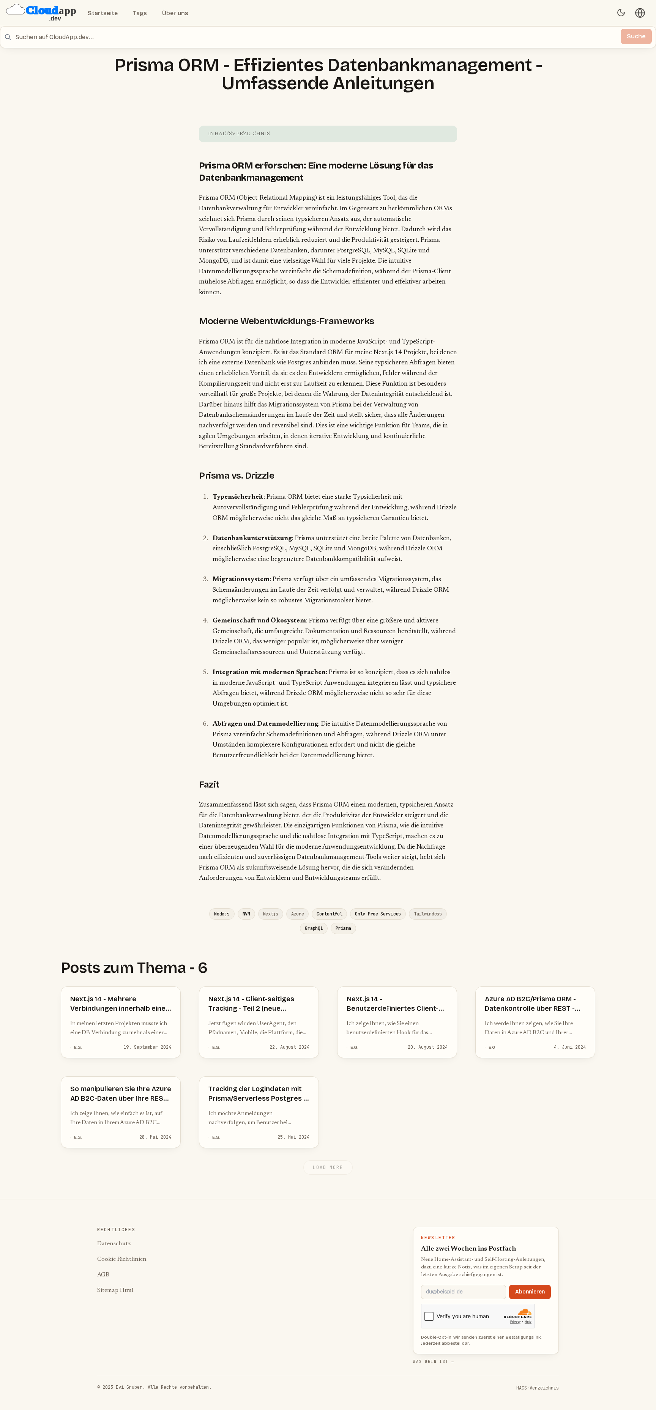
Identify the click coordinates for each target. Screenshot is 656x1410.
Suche (636, 36)
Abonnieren (530, 1292)
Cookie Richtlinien (122, 1259)
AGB (103, 1275)
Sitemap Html (115, 1290)
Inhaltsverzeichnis (239, 134)
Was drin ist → (433, 1361)
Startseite (103, 13)
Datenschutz (114, 1244)
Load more (328, 1167)
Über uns (175, 13)
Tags (140, 13)
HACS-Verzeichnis (537, 1388)
